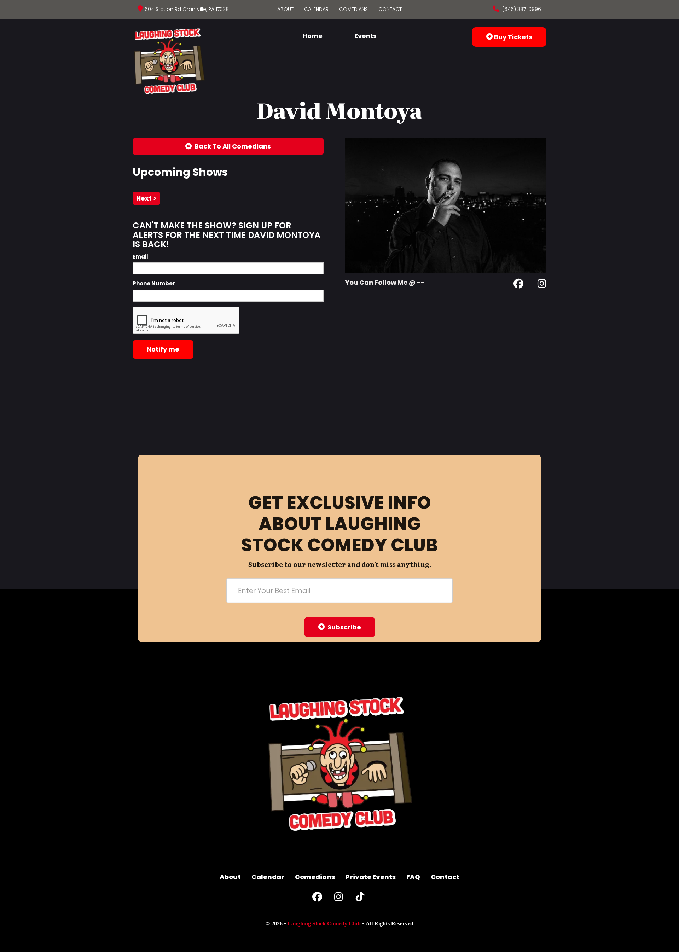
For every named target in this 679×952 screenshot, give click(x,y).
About (285, 9)
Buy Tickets (512, 37)
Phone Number (154, 283)
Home (313, 35)
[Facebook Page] (518, 284)
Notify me (163, 349)
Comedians (353, 9)
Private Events (371, 876)
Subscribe (343, 626)
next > (146, 198)
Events (365, 35)
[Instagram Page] (542, 284)
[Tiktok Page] (360, 898)
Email (140, 256)
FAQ (413, 876)
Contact (390, 9)
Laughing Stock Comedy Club (324, 924)
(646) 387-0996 (521, 9)
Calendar (316, 9)
